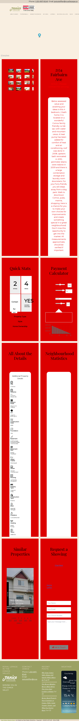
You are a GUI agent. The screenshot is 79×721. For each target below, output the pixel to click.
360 (25, 620)
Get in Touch (60, 647)
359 (20, 620)
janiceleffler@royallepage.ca (65, 1)
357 (10, 620)
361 (30, 620)
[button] (18, 94)
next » (19, 623)
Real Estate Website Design (8, 720)
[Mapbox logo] (5, 55)
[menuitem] (14, 14)
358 (15, 620)
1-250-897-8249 (41, 1)
